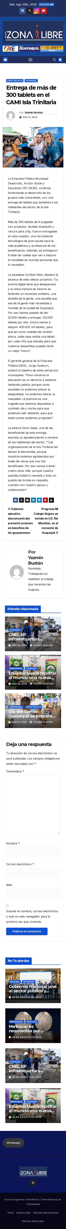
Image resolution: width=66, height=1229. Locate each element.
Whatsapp (13, 1142)
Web (9, 885)
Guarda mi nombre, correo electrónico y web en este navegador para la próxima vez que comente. (32, 916)
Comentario (15, 771)
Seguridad (28, 982)
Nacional (15, 982)
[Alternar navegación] (30, 59)
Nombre (13, 843)
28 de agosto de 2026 (27, 997)
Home (11, 1212)
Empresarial (16, 668)
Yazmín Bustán (33, 112)
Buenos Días (23, 1212)
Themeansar (33, 1204)
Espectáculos (14, 81)
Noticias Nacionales (33, 1221)
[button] (54, 59)
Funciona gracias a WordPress (22, 1199)
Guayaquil (31, 81)
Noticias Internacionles (45, 1212)
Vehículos (31, 1022)
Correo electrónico (20, 864)
